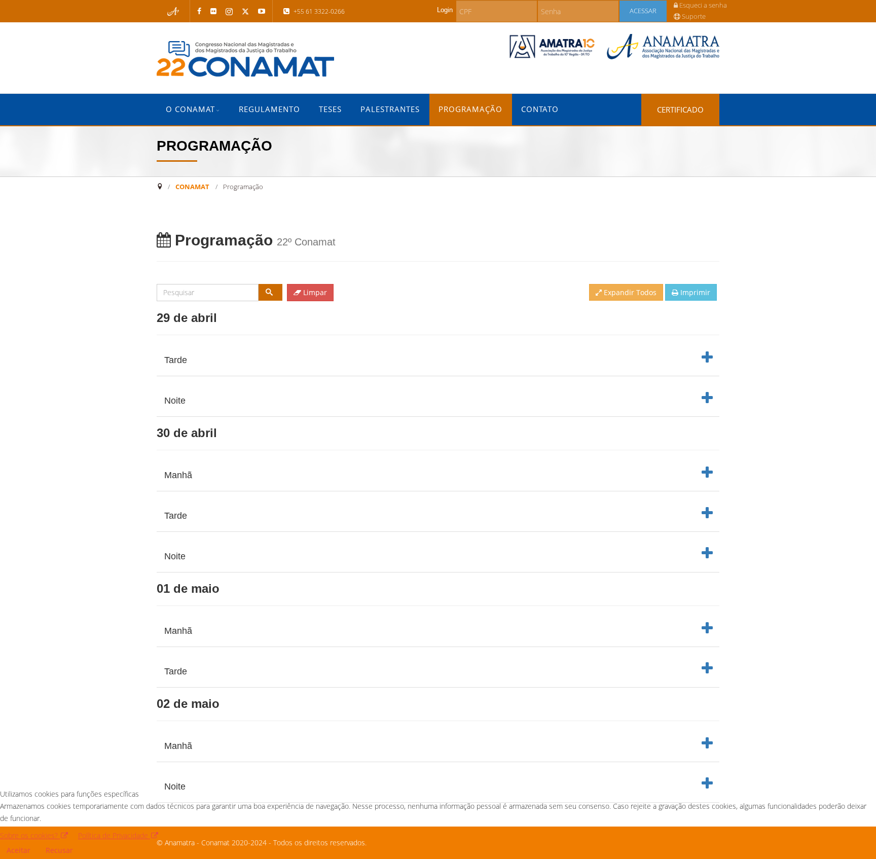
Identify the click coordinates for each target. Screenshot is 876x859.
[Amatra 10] (552, 46)
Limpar (314, 292)
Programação (470, 109)
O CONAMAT (190, 109)
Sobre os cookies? (30, 835)
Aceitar (18, 850)
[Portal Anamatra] (173, 11)
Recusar (59, 850)
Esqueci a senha (702, 5)
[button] (437, 360)
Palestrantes (390, 109)
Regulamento (269, 109)
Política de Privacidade (114, 835)
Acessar (643, 11)
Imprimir (694, 292)
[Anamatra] (663, 46)
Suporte (693, 16)
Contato (540, 109)
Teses (330, 109)
